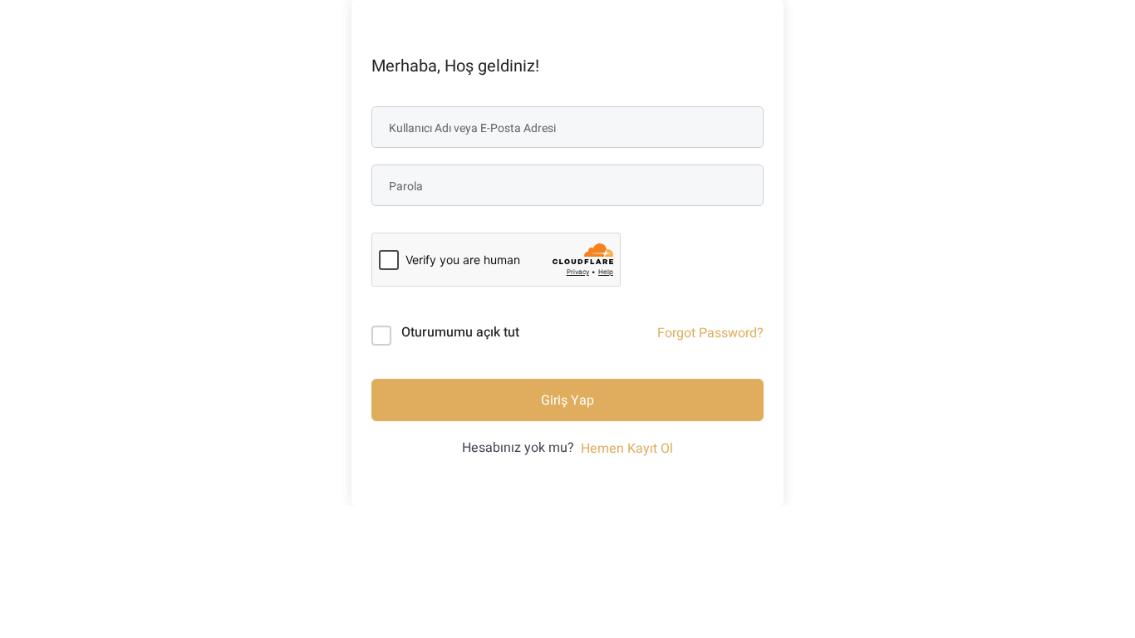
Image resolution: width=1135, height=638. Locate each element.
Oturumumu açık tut (460, 332)
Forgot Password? (710, 333)
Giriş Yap (567, 400)
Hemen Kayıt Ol (627, 448)
